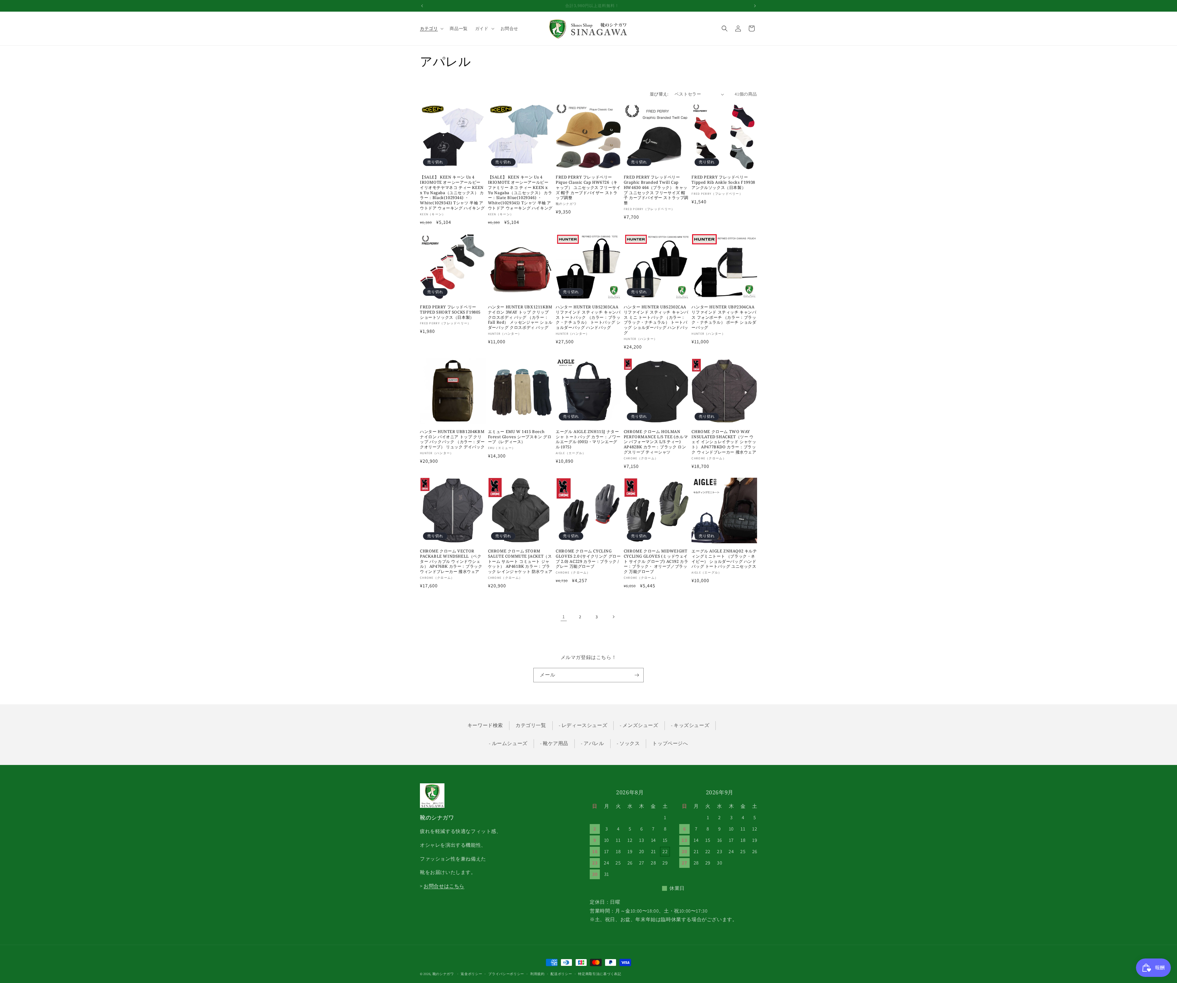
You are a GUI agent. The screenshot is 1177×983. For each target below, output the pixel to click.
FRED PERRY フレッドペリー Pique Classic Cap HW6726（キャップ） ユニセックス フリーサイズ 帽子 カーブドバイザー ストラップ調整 (588, 187)
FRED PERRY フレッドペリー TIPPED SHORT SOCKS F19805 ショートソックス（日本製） (450, 312)
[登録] (636, 675)
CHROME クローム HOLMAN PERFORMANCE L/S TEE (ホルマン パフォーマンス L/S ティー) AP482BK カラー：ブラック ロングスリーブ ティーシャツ (656, 442)
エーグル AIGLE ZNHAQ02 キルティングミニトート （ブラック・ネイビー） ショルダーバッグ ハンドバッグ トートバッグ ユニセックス (724, 558)
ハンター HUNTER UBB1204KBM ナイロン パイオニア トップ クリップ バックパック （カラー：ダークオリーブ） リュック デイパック (452, 439)
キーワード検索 (485, 725)
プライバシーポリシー (506, 973)
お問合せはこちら (444, 886)
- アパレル (592, 743)
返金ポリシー (471, 973)
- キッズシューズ (690, 725)
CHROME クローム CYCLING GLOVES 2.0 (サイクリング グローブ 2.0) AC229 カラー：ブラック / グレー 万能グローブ (588, 558)
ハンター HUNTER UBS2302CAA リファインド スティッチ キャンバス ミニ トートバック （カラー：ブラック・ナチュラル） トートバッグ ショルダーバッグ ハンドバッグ (656, 319)
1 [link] (563, 616)
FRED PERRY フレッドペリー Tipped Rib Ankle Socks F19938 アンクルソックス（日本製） (723, 182)
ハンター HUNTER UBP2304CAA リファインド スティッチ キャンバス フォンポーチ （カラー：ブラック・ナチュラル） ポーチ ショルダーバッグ (723, 317)
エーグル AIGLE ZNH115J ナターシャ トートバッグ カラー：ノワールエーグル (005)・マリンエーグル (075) (588, 439)
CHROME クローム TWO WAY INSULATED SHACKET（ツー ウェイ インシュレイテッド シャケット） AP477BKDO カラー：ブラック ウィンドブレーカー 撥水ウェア (723, 442)
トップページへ (670, 743)
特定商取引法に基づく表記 (599, 973)
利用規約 (537, 973)
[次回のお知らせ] (755, 6)
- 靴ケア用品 (554, 743)
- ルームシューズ (508, 743)
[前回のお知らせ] (422, 6)
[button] (431, 28)
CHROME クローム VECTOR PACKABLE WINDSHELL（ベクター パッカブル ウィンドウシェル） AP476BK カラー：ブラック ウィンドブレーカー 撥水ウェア (451, 561)
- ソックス (628, 743)
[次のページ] (613, 616)
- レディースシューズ (583, 725)
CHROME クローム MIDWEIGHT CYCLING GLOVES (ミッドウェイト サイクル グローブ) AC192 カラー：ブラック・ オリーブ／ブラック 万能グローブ (656, 561)
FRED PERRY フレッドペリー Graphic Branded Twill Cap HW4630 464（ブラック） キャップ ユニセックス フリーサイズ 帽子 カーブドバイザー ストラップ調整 (656, 190)
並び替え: (659, 94)
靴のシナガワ (443, 974)
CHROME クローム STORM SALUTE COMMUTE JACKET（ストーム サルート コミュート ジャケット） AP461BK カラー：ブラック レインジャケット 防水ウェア (520, 561)
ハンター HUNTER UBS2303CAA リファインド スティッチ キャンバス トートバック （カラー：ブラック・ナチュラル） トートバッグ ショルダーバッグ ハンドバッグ (588, 317)
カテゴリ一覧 (531, 725)
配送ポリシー (561, 973)
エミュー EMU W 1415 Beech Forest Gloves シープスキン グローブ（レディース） (520, 437)
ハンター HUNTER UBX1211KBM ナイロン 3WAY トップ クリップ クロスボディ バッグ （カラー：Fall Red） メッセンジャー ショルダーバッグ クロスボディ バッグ (520, 317)
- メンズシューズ (639, 725)
